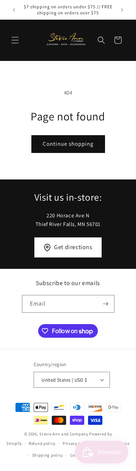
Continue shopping (68, 143)
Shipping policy (47, 455)
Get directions (73, 247)
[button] (15, 40)
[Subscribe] (105, 304)
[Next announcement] (122, 10)
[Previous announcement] (14, 10)
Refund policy (42, 443)
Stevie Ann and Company (63, 434)
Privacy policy (77, 443)
